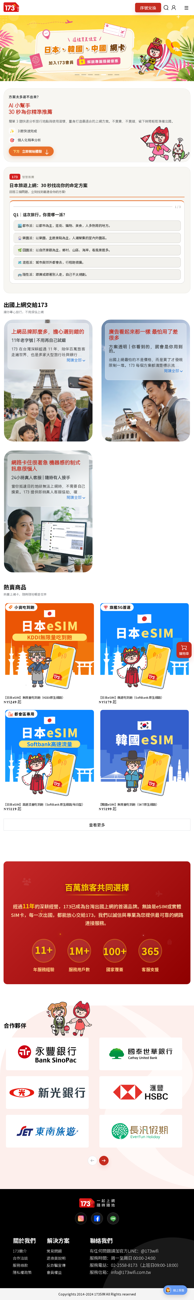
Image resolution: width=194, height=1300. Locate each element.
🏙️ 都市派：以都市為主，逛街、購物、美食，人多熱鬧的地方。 (65, 225)
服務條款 (20, 1265)
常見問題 (54, 1251)
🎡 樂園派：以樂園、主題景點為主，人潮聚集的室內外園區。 (63, 237)
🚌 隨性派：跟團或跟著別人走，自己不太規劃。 (53, 274)
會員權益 (54, 1272)
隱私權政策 (22, 1272)
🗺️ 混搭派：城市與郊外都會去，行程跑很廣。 (51, 262)
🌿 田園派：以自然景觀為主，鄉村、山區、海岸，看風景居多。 (65, 250)
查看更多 (97, 825)
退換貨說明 (56, 1258)
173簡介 (20, 1251)
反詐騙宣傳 (56, 1265)
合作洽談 (20, 1258)
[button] (173, 7)
